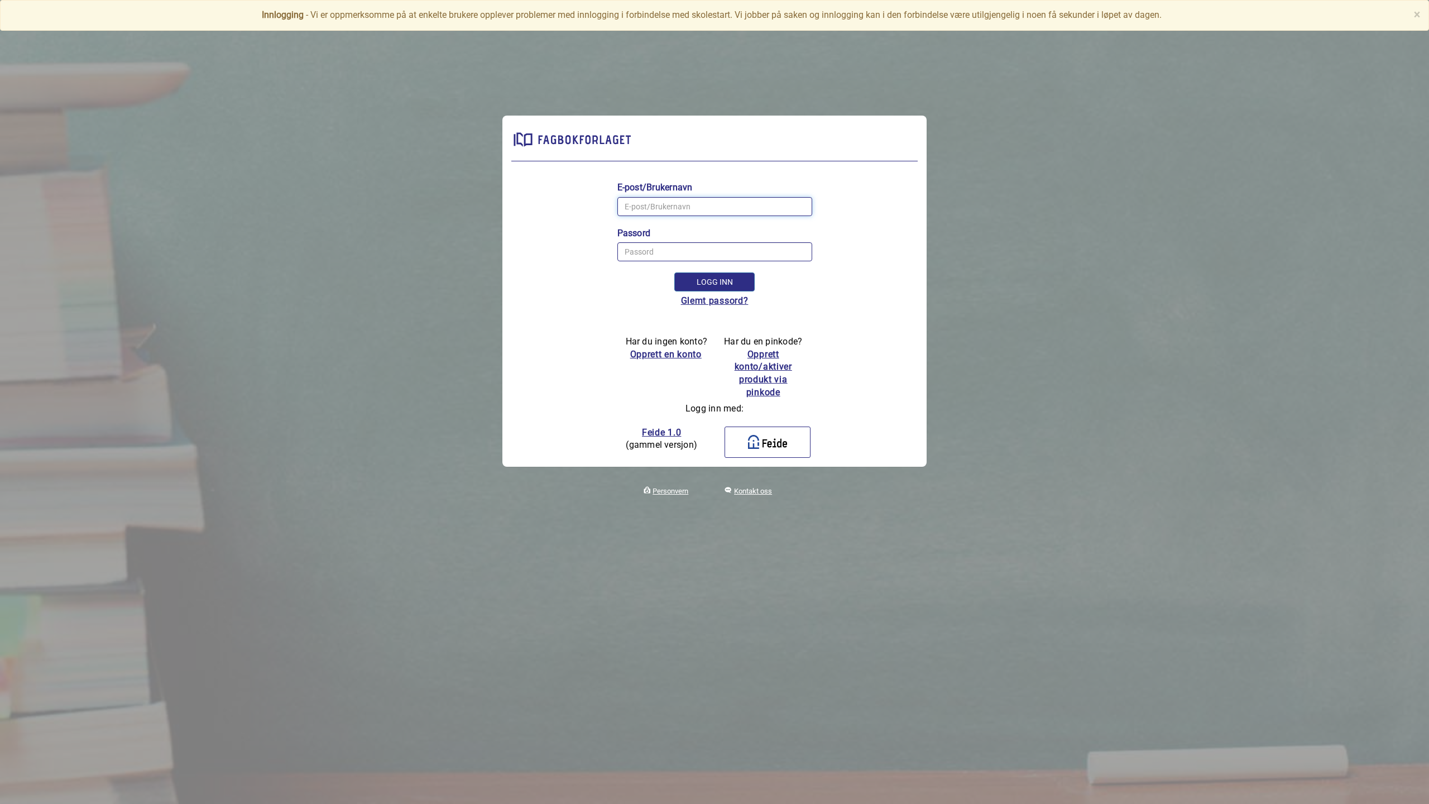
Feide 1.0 (661, 432)
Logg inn (715, 281)
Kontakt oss (753, 491)
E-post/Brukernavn (655, 187)
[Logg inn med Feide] (768, 442)
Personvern (670, 491)
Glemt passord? (715, 300)
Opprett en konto (666, 354)
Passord (634, 233)
